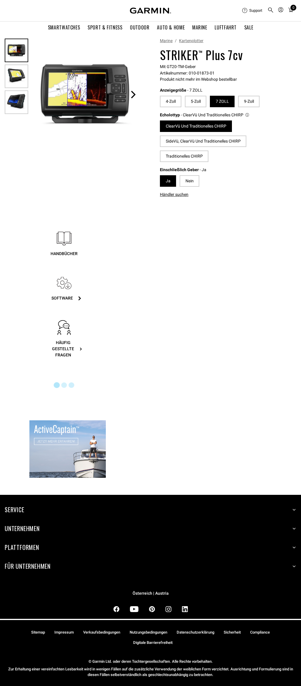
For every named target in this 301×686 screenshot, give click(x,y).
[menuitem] (252, 10)
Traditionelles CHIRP (184, 156)
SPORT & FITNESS (105, 27)
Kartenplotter (191, 41)
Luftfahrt (226, 27)
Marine (166, 41)
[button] (205, 115)
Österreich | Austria (151, 593)
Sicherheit (232, 632)
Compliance (260, 632)
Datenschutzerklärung (195, 632)
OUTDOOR (139, 27)
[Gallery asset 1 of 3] (85, 94)
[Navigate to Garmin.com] (150, 10)
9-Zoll (249, 101)
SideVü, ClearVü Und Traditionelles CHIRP (203, 141)
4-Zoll (171, 101)
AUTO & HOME (171, 27)
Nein (189, 180)
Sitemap (38, 632)
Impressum (64, 632)
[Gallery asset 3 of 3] (16, 102)
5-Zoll (196, 101)
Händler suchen (174, 194)
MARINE (199, 27)
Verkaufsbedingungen (101, 632)
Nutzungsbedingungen (148, 632)
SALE (248, 27)
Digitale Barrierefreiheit (153, 642)
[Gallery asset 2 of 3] (16, 76)
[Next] (133, 95)
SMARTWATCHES (64, 27)
